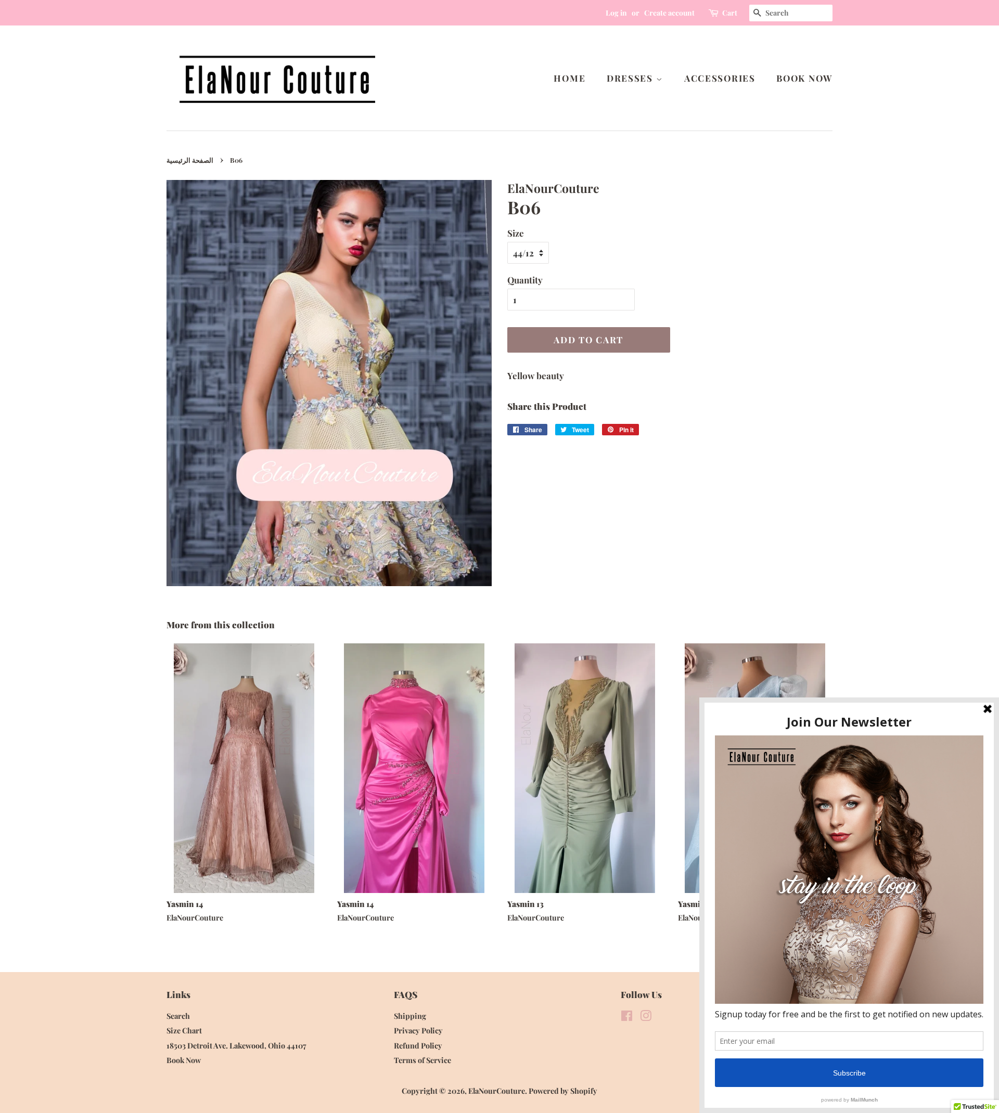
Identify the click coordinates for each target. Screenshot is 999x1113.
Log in (616, 13)
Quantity (525, 280)
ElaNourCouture (496, 1090)
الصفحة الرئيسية (189, 160)
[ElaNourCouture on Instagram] (645, 1017)
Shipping (410, 1016)
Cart (729, 13)
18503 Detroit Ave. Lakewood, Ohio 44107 (236, 1045)
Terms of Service (422, 1060)
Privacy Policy (418, 1030)
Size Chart (184, 1030)
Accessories (719, 78)
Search (178, 1016)
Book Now (804, 78)
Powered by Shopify (563, 1090)
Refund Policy (418, 1045)
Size (515, 233)
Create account (669, 13)
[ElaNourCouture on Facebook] (627, 1017)
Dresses (631, 78)
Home (569, 78)
